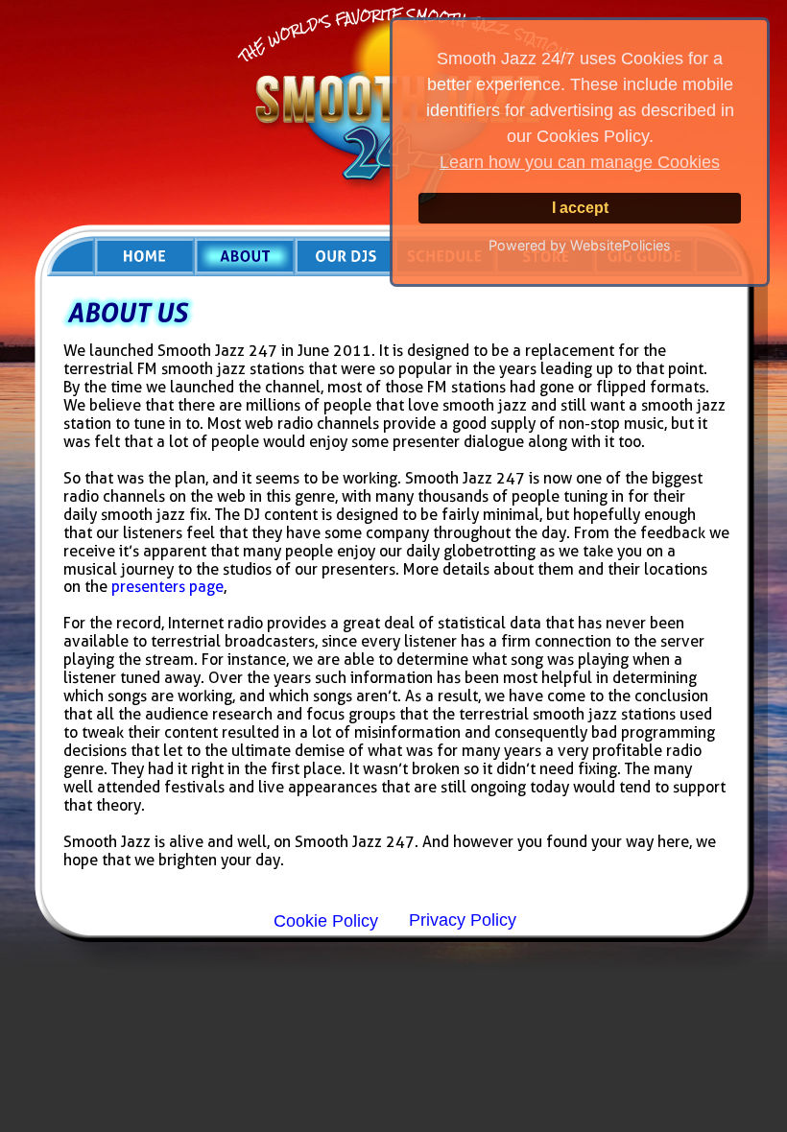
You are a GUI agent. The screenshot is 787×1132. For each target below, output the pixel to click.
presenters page (167, 587)
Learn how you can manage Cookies (580, 162)
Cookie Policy (326, 921)
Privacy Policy (462, 920)
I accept (580, 207)
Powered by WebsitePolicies (580, 245)
